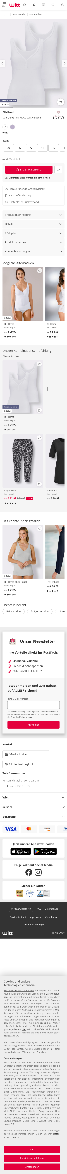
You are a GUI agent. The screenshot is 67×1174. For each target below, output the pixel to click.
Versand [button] (36, 117)
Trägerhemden (40, 611)
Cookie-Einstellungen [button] (34, 924)
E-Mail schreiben (16, 755)
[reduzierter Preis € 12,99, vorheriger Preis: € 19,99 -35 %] (22, 461)
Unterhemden (19, 14)
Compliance (51, 917)
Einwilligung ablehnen (32, 1158)
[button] (4, 5)
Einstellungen (32, 1166)
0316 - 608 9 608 (16, 785)
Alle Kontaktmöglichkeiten (24, 764)
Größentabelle (13, 159)
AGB (39, 908)
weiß (5, 132)
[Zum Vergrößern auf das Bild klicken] (61, 102)
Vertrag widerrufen (21, 908)
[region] (33, 1075)
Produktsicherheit (15, 242)
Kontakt (8, 744)
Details (9, 224)
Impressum (35, 917)
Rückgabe (10, 233)
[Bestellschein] (43, 5)
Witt (5, 797)
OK (32, 1149)
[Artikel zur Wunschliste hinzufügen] (58, 169)
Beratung (9, 817)
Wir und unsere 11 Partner (19, 990)
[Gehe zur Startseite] (14, 5)
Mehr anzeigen (25, 717)
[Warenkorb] (62, 5)
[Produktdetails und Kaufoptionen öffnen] (39, 410)
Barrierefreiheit (18, 917)
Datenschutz (51, 908)
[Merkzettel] (52, 5)
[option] (4, 127)
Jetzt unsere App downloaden (33, 844)
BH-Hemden (35, 14)
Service (7, 807)
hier (24, 1029)
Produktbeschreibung (18, 214)
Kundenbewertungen (17, 251)
